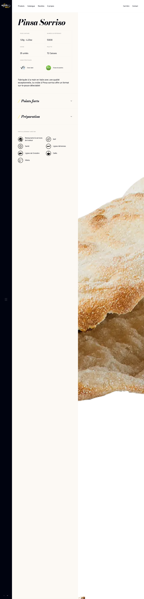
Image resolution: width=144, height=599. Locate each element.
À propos (50, 6)
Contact (135, 6)
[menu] (6, 299)
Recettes (41, 6)
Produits (21, 6)
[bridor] (6, 6)
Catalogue (31, 6)
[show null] (81, 598)
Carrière (126, 6)
